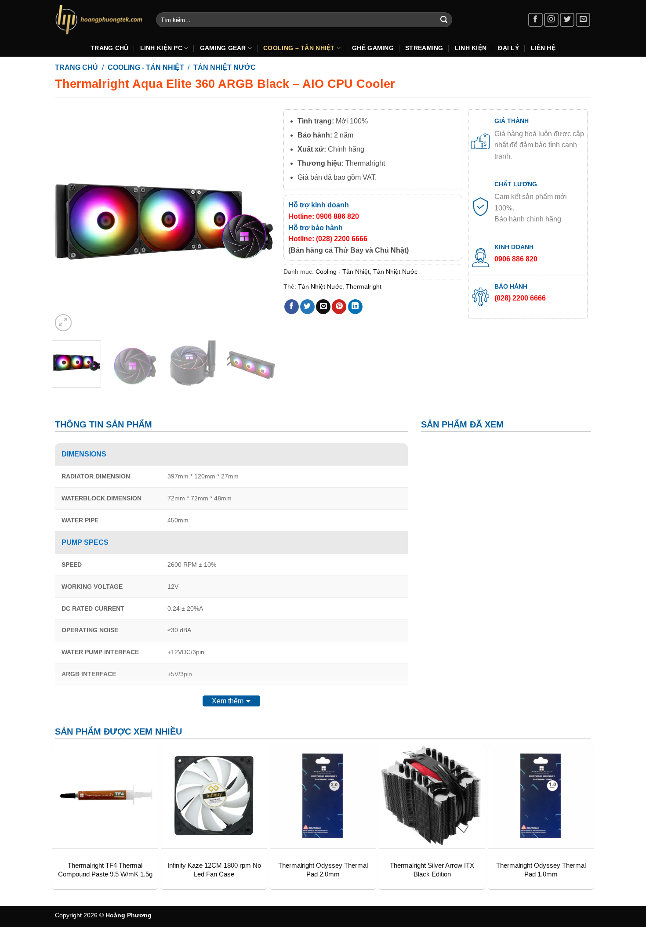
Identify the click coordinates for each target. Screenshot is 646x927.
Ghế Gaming (373, 47)
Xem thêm (227, 701)
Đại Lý (508, 47)
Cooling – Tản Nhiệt (298, 47)
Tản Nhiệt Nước (224, 67)
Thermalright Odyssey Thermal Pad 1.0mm (541, 870)
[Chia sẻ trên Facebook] (291, 306)
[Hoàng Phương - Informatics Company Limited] (99, 19)
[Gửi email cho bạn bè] (323, 306)
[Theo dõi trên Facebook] (535, 20)
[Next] (260, 221)
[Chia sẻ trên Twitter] (307, 306)
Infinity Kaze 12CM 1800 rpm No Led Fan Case (214, 870)
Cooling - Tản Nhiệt (146, 67)
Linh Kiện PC (161, 47)
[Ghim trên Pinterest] (339, 306)
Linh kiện (471, 47)
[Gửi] (443, 19)
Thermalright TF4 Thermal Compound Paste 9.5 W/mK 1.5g (105, 870)
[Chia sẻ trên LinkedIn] (355, 306)
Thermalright (363, 286)
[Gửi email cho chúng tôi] (583, 20)
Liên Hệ (542, 47)
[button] (63, 322)
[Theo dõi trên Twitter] (567, 20)
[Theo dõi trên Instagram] (551, 20)
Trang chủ (76, 67)
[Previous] (67, 221)
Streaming (424, 47)
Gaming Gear (223, 47)
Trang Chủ (110, 47)
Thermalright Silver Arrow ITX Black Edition (432, 870)
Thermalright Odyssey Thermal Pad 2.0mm (323, 870)
